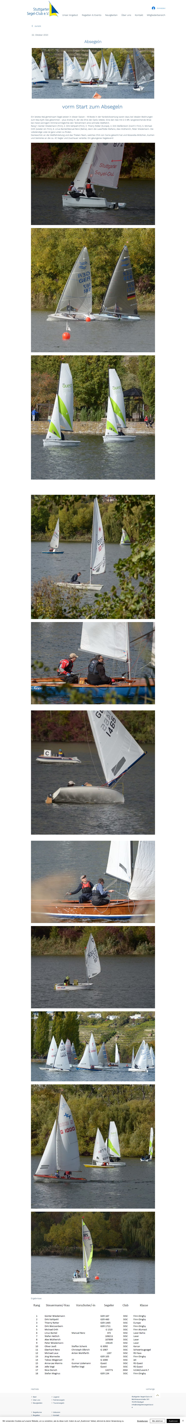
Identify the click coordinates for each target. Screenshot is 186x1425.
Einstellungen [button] (142, 1421)
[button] (139, 15)
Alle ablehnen (157, 1421)
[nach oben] (157, 1395)
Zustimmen (173, 1421)
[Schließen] (182, 1421)
